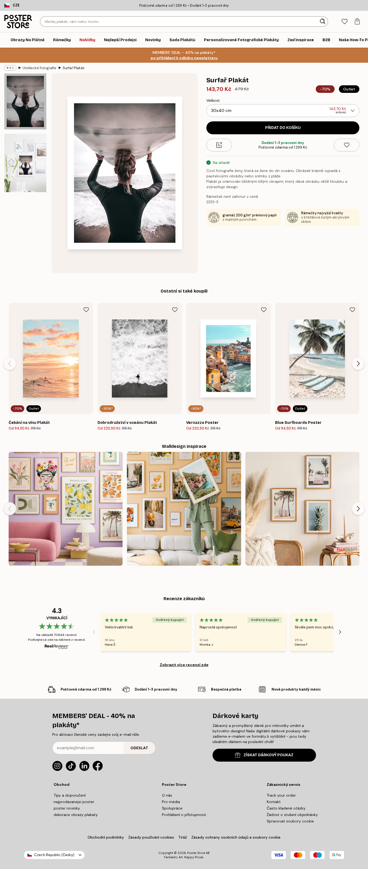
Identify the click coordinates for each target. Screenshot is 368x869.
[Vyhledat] (323, 21)
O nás (167, 795)
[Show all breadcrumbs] (10, 68)
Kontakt (274, 801)
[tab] (344, 21)
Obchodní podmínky (106, 837)
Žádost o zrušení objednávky (292, 814)
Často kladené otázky (286, 808)
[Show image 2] (25, 163)
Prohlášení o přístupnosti (184, 814)
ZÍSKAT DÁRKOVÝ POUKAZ (268, 755)
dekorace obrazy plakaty (76, 814)
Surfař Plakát (74, 68)
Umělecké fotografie (39, 68)
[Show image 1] (25, 101)
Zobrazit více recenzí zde (184, 664)
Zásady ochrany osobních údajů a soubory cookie (235, 837)
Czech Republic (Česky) (54, 855)
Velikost (213, 100)
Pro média (171, 801)
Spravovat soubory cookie (290, 821)
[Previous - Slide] (9, 363)
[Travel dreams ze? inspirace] (184, 509)
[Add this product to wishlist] (346, 145)
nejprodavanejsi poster (74, 801)
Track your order (281, 795)
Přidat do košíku (283, 127)
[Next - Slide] (358, 363)
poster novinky (67, 808)
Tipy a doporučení (70, 795)
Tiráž (182, 837)
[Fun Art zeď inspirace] (66, 509)
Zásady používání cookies (151, 837)
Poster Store (196, 853)
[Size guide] (219, 145)
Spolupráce (172, 808)
